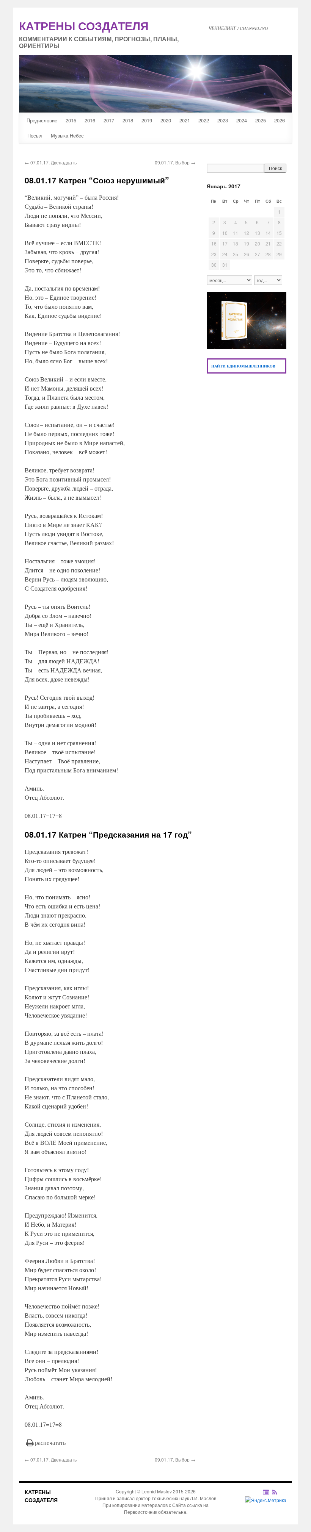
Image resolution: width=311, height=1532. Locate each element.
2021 (184, 120)
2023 (222, 120)
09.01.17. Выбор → (175, 162)
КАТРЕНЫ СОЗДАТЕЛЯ (41, 1496)
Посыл (34, 135)
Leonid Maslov (156, 1491)
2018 (128, 120)
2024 (241, 120)
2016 (90, 120)
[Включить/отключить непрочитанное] (266, 1491)
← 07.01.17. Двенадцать (51, 162)
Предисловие (42, 120)
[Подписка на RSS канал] (278, 1492)
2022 (203, 120)
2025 (260, 120)
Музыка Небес (67, 135)
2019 (146, 120)
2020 (165, 120)
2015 (71, 120)
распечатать (50, 1442)
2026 (279, 120)
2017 (109, 120)
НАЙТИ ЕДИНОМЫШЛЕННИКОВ (243, 366)
